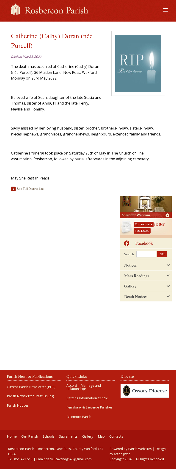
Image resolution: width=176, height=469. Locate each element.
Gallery (87, 436)
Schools (49, 436)
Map (101, 436)
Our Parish (29, 436)
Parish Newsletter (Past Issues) (30, 396)
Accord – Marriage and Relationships (83, 387)
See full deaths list (30, 188)
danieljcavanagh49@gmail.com (69, 459)
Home (12, 436)
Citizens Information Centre (87, 398)
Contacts (116, 436)
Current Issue (143, 224)
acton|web (122, 454)
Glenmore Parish (78, 416)
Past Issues (142, 231)
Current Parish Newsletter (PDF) (31, 387)
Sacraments (68, 436)
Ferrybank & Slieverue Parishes (89, 407)
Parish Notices (18, 405)
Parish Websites (140, 449)
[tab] (146, 265)
